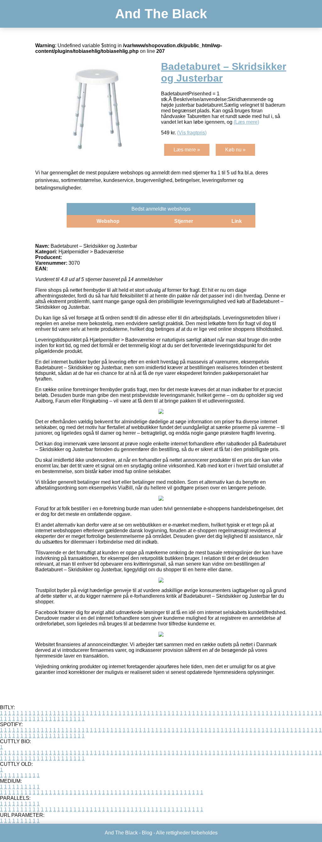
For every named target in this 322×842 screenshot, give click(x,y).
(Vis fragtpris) (192, 132)
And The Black (161, 13)
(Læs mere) (246, 122)
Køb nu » (235, 149)
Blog (147, 832)
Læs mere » (187, 149)
